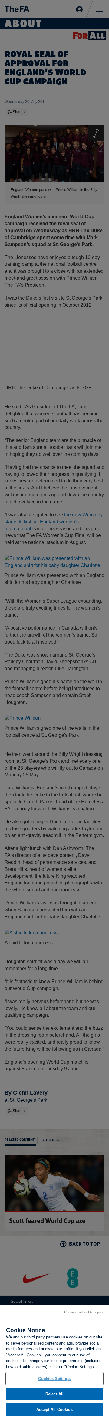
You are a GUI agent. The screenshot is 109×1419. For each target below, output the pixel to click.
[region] (54, 1362)
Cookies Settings (54, 1378)
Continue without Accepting (84, 1312)
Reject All (54, 1394)
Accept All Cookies (54, 1409)
